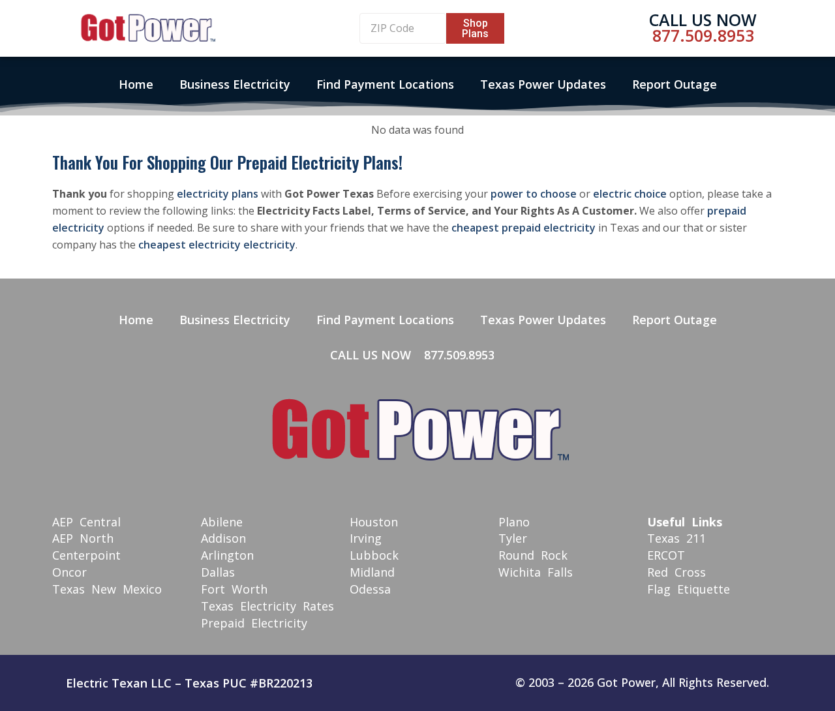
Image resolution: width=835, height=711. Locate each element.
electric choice (630, 194)
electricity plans (217, 194)
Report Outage (674, 84)
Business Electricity (234, 84)
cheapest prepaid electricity (523, 227)
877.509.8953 (703, 35)
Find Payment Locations (385, 84)
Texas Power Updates (543, 84)
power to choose (534, 194)
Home (136, 84)
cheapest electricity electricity (217, 244)
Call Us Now (703, 19)
